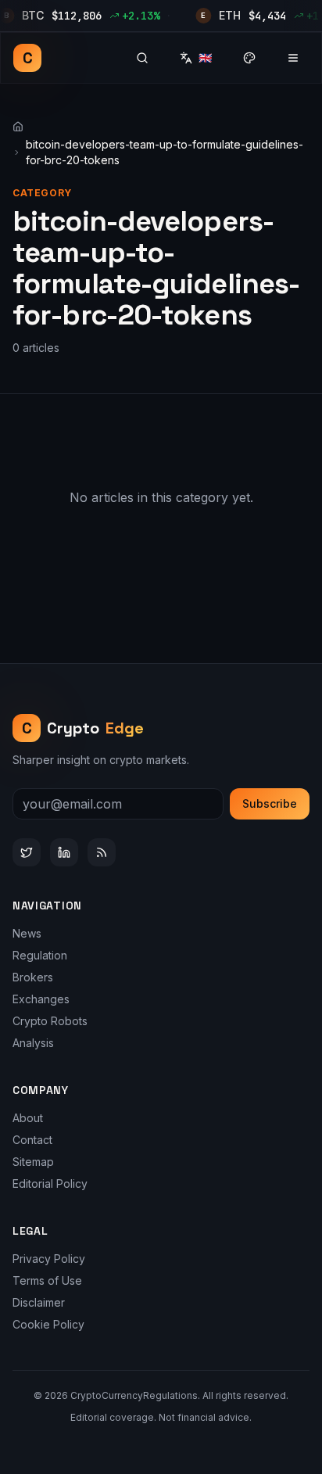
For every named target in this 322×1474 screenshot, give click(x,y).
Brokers (33, 977)
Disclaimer (39, 1302)
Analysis (33, 1042)
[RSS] (102, 852)
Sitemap (33, 1161)
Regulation (40, 955)
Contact (32, 1139)
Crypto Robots (50, 1020)
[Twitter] (27, 852)
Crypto (83, 728)
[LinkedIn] (64, 852)
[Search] (142, 58)
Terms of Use (47, 1280)
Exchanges (41, 999)
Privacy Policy (49, 1258)
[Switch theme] (249, 58)
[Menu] (293, 58)
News (27, 933)
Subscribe (269, 803)
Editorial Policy (50, 1183)
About (28, 1117)
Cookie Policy (48, 1324)
